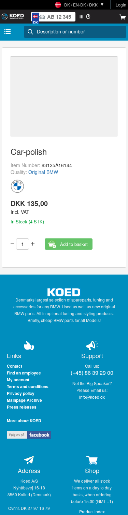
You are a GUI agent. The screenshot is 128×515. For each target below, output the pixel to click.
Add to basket (74, 244)
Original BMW (43, 171)
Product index (92, 511)
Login (121, 5)
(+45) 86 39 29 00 (92, 373)
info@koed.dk (92, 397)
